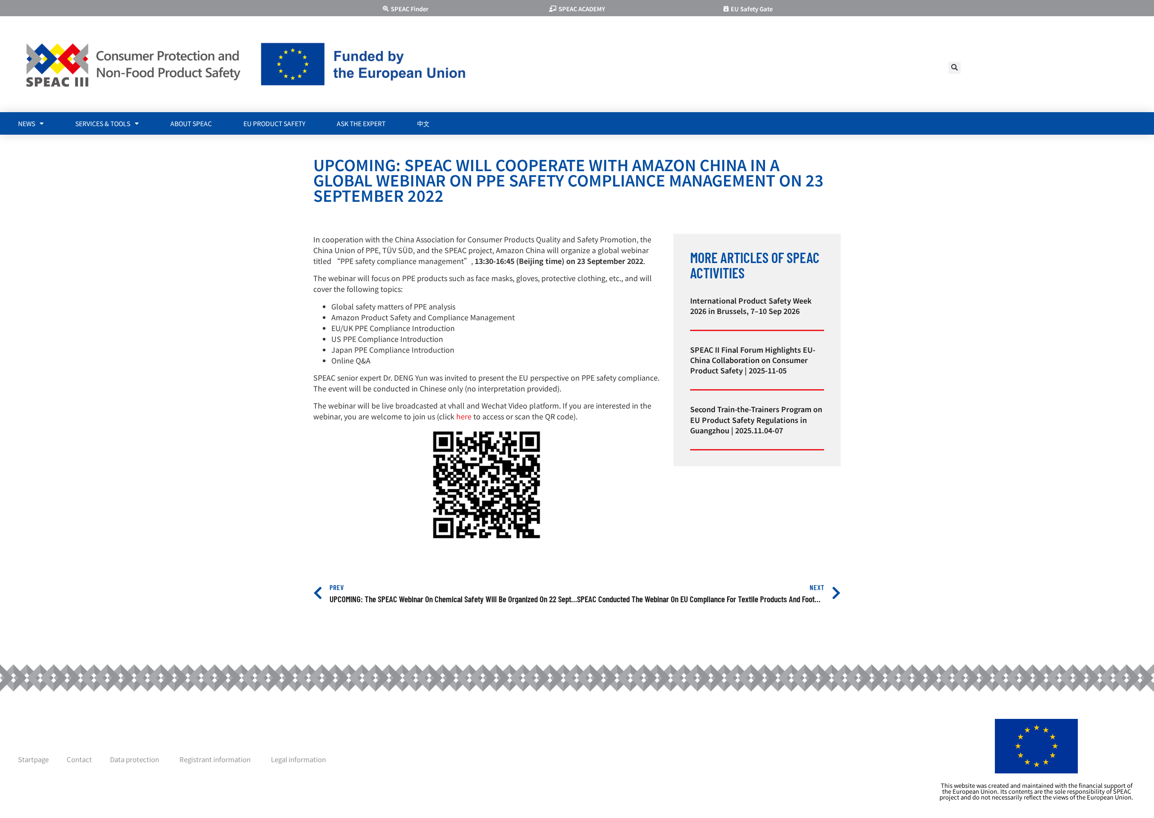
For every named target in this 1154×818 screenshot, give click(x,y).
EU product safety (274, 123)
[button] (954, 68)
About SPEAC (191, 123)
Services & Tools (102, 123)
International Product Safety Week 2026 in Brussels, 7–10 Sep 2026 (750, 305)
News (26, 123)
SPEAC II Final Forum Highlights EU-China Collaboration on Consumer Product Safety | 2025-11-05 (752, 360)
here (464, 416)
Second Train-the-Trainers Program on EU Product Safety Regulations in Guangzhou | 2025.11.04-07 (756, 419)
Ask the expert (361, 123)
